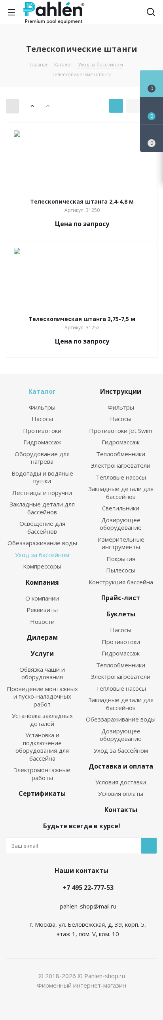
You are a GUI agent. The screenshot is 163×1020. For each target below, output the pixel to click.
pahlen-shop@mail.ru (88, 906)
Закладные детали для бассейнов (42, 508)
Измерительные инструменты (120, 543)
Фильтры (42, 407)
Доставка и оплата (121, 766)
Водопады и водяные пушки (42, 477)
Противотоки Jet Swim (120, 430)
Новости (42, 621)
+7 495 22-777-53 (88, 887)
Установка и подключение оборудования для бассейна (42, 746)
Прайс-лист (120, 597)
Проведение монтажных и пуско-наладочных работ (42, 696)
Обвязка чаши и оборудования (42, 673)
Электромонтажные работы (42, 774)
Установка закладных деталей (42, 719)
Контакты (120, 809)
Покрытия (120, 559)
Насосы (42, 419)
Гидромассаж (42, 442)
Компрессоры (42, 566)
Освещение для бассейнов (42, 527)
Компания (42, 582)
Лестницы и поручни (42, 493)
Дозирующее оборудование (121, 524)
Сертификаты (42, 793)
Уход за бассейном (42, 555)
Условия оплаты (120, 793)
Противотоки (42, 430)
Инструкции (120, 391)
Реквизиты (42, 610)
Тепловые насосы (121, 477)
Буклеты (120, 614)
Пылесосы (120, 570)
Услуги (42, 653)
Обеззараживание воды (42, 543)
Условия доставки (120, 782)
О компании (42, 598)
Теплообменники (120, 454)
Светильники (120, 508)
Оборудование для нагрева (42, 458)
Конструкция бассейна (121, 582)
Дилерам (42, 637)
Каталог (42, 391)
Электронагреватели (120, 465)
